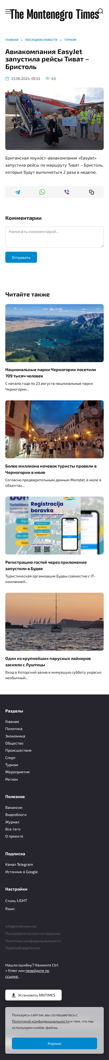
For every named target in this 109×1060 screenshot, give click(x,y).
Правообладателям (22, 948)
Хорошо (54, 1043)
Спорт (10, 757)
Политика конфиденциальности (33, 941)
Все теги (12, 829)
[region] (54, 1030)
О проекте (14, 836)
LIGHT (22, 900)
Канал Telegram (19, 864)
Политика (13, 728)
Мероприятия (17, 772)
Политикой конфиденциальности (41, 1021)
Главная (12, 721)
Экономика (15, 736)
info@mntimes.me (20, 926)
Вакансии (13, 807)
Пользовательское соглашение (33, 933)
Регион (11, 779)
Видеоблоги (15, 814)
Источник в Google (21, 871)
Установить (36, 995)
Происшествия (18, 750)
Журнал (12, 822)
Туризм (11, 764)
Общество (14, 743)
